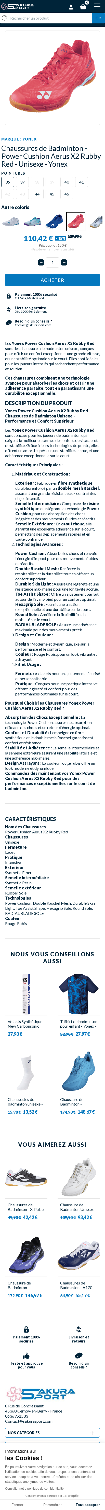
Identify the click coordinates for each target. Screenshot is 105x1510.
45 (52, 193)
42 (7, 193)
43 (22, 193)
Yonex (29, 139)
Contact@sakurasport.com (28, 1421)
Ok (98, 18)
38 (37, 181)
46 (66, 193)
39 (52, 181)
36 (7, 181)
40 (66, 181)
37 (22, 181)
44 (37, 193)
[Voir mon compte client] (71, 6)
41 (81, 181)
